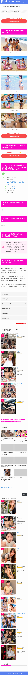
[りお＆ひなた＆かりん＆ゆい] (8, 620)
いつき (18, 564)
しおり (18, 597)
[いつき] (8, 571)
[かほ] (8, 358)
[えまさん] (8, 539)
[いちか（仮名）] (8, 406)
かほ (18, 351)
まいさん (19, 335)
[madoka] (8, 652)
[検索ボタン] (22, 2)
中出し (8, 182)
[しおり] (8, 604)
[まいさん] (8, 341)
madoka (18, 645)
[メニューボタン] (26, 2)
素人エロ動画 (9, 421)
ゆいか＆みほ (19, 383)
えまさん (19, 532)
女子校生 (16, 419)
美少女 (19, 182)
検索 (24, 494)
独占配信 (14, 181)
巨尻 (15, 182)
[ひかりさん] (8, 587)
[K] (8, 636)
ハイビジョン (20, 181)
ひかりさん (19, 581)
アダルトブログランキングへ (7, 487)
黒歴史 (13, 186)
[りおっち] (8, 507)
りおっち (19, 500)
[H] (8, 374)
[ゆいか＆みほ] (8, 390)
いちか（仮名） (20, 399)
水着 (12, 182)
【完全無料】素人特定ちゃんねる (10, 1)
